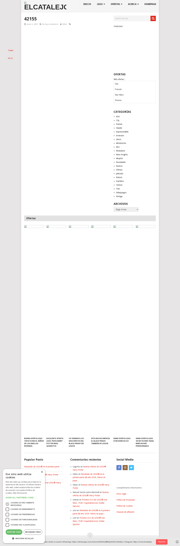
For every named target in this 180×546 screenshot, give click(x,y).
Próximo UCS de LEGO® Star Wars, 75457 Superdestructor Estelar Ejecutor (90, 503)
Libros (118, 139)
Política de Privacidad (125, 500)
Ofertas (119, 170)
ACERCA (132, 4)
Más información (20, 493)
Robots (119, 177)
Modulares (120, 151)
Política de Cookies (124, 506)
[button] (24, 497)
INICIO (87, 4)
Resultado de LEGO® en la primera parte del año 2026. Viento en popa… (89, 477)
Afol (118, 116)
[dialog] (24, 506)
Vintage (119, 196)
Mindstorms (121, 143)
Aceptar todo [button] (14, 532)
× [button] (42, 472)
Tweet (10, 50)
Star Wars (119, 95)
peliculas (119, 173)
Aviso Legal (121, 494)
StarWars (120, 181)
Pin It (10, 58)
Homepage (150, 4)
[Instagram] (125, 467)
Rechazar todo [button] (33, 532)
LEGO (100, 4)
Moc (118, 147)
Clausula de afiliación (125, 512)
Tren (118, 189)
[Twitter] (131, 467)
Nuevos (119, 166)
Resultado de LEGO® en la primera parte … (43, 466)
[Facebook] (119, 467)
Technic (118, 100)
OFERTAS (115, 4)
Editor (64, 24)
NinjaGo (119, 158)
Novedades (121, 162)
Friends (118, 89)
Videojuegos (121, 192)
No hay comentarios (50, 24)
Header (119, 128)
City (116, 84)
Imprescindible (122, 132)
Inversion (120, 135)
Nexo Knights (122, 154)
